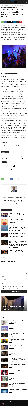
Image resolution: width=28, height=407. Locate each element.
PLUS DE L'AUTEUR (16, 209)
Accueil (2, 5)
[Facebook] (5, 22)
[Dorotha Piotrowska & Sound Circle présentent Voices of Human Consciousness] (4, 222)
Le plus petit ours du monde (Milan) (16, 327)
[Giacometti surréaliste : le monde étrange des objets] (4, 322)
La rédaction (6, 401)
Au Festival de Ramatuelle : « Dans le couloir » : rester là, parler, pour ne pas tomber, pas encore (14, 306)
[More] (20, 179)
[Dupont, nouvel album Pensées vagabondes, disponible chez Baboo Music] (4, 215)
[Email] (11, 22)
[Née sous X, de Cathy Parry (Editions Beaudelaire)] (4, 341)
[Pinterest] (20, 22)
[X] (8, 22)
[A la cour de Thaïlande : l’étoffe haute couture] (4, 335)
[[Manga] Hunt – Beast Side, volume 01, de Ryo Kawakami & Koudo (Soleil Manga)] (4, 372)
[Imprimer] (17, 22)
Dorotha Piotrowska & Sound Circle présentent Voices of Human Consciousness (17, 221)
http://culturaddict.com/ (14, 195)
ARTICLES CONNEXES (6, 209)
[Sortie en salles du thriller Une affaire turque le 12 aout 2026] (4, 353)
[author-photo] (14, 192)
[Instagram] (14, 204)
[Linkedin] (14, 22)
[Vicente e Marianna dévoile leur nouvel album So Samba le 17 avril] (4, 252)
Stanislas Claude (6, 18)
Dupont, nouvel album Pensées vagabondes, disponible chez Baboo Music (17, 215)
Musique (6, 5)
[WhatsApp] (2, 22)
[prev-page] (2, 257)
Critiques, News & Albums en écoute (16, 5)
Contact (22, 401)
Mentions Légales (16, 401)
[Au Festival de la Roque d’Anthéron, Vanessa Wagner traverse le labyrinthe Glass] (4, 360)
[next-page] (4, 257)
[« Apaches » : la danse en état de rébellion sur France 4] (4, 391)
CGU (11, 401)
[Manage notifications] (3, 404)
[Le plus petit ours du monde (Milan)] (4, 328)
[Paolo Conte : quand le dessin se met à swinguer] (4, 385)
